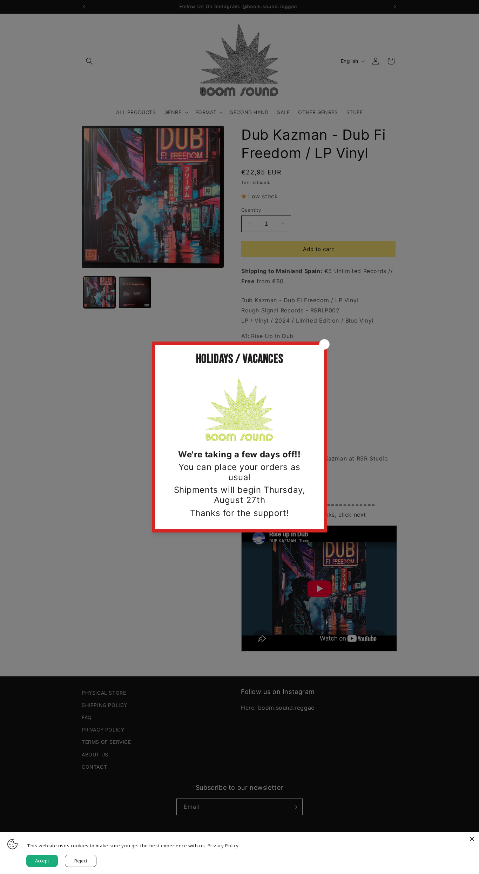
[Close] (471, 838)
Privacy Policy (223, 845)
